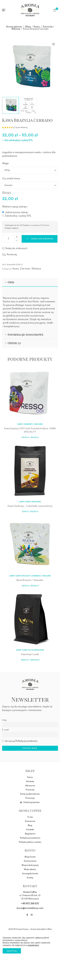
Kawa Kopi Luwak (30, 654)
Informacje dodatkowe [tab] (25, 334)
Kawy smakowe (33, 502)
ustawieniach (33, 945)
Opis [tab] (11, 282)
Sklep (28, 27)
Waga (5, 163)
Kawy (37, 27)
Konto (30, 850)
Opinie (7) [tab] (14, 343)
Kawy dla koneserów (33, 650)
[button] (53, 44)
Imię (4, 720)
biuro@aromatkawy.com (30, 908)
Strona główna (14, 27)
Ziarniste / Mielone (30, 269)
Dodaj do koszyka (42, 239)
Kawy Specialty (23, 576)
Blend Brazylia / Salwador (30, 580)
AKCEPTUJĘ (12, 951)
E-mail (5, 730)
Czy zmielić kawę (11, 179)
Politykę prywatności (26, 741)
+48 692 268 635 (30, 904)
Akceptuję (21, 741)
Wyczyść (6, 193)
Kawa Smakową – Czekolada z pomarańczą (30, 506)
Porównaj (12, 255)
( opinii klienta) (20, 127)
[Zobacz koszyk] (54, 10)
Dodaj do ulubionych (16, 248)
